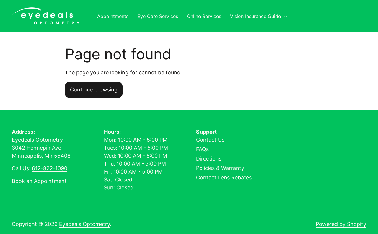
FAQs (202, 149)
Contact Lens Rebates (224, 177)
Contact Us (210, 140)
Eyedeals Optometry (84, 224)
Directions (208, 159)
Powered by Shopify (341, 224)
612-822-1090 (49, 168)
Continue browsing (94, 89)
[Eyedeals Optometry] (45, 16)
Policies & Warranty (220, 168)
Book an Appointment (39, 181)
